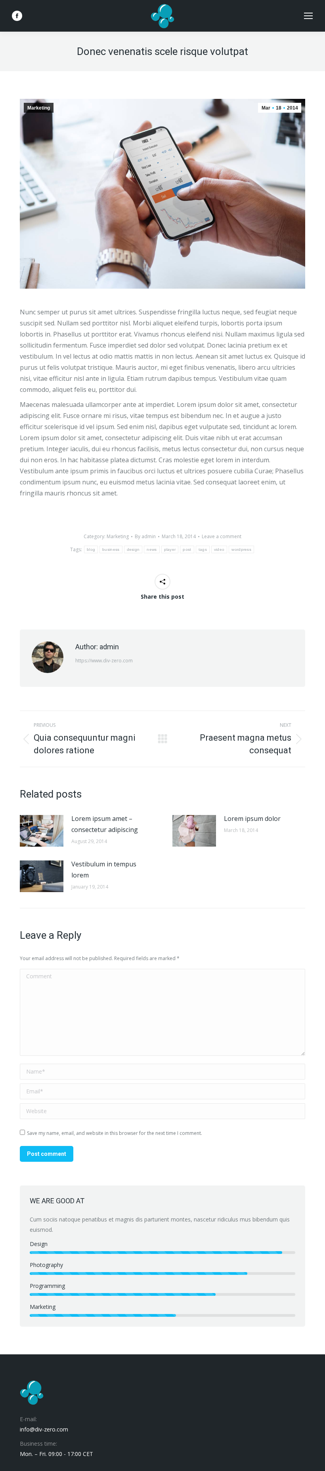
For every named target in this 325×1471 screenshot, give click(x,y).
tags (203, 549)
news (152, 549)
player (170, 549)
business (110, 549)
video (219, 549)
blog (91, 549)
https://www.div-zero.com (104, 660)
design (133, 549)
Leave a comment (221, 536)
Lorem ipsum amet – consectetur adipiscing (104, 824)
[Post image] (41, 831)
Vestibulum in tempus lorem (103, 869)
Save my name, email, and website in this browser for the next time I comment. (114, 1133)
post (187, 549)
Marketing (38, 108)
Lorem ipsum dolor (252, 818)
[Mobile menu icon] (308, 16)
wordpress (241, 549)
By (145, 536)
